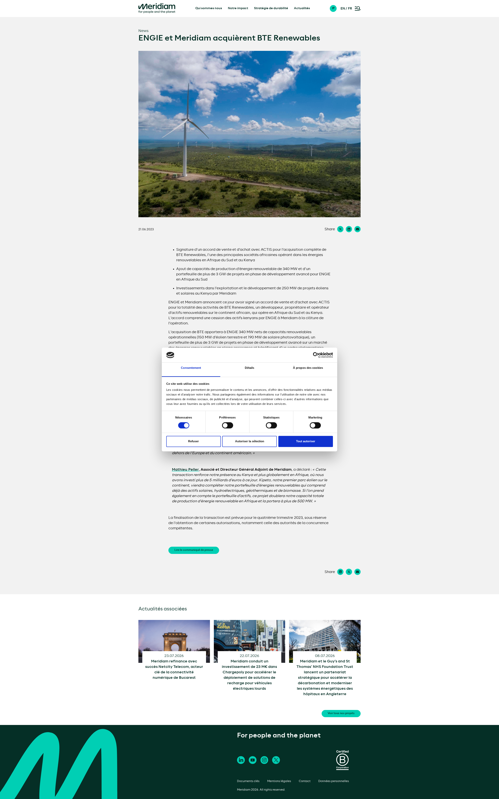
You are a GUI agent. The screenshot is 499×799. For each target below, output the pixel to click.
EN (343, 8)
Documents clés (248, 781)
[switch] (227, 425)
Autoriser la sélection (249, 441)
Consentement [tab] (191, 368)
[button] (335, 8)
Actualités (302, 8)
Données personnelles (333, 781)
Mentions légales (279, 781)
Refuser (193, 441)
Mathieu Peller (185, 469)
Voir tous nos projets (341, 713)
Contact (305, 781)
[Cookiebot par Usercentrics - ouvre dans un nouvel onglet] (316, 355)
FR (350, 8)
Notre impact (238, 8)
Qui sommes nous (208, 8)
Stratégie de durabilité (271, 8)
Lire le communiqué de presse (193, 550)
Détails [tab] (249, 368)
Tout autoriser (305, 441)
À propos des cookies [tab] (308, 368)
